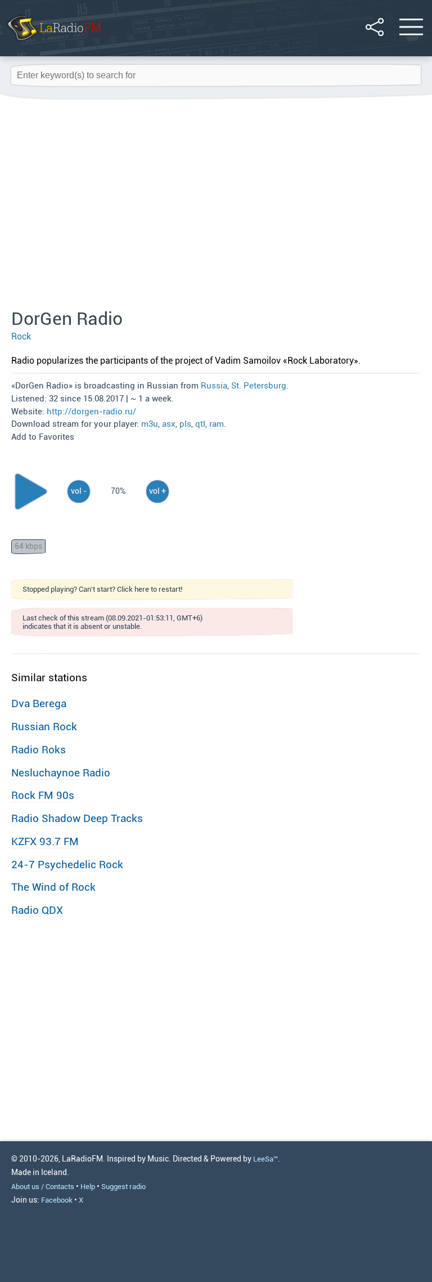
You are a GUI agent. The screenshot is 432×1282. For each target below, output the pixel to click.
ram (216, 424)
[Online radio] (54, 42)
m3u (149, 424)
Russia (214, 386)
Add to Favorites (42, 437)
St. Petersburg (258, 386)
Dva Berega (38, 703)
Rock (21, 336)
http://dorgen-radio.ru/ (91, 412)
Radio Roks (38, 749)
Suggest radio (123, 1186)
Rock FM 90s (42, 795)
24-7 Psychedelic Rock (67, 864)
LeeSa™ (265, 1159)
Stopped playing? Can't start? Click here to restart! (102, 589)
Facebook (57, 1200)
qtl (200, 424)
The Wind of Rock (53, 887)
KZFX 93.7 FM (45, 841)
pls (185, 424)
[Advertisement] (216, 204)
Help (87, 1186)
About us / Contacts (42, 1186)
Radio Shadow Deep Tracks (77, 818)
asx (169, 424)
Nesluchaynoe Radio (60, 772)
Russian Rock (44, 726)
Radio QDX (37, 910)
